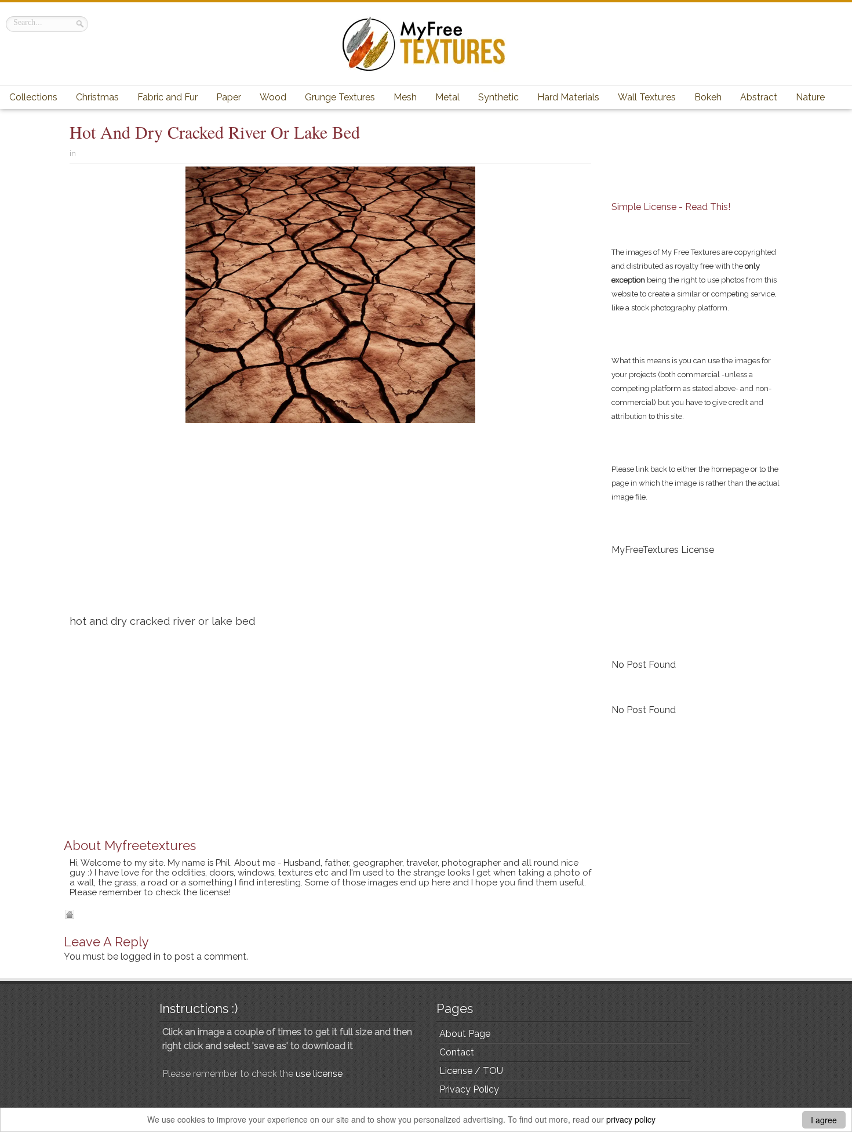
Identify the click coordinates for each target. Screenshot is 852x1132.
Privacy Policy (469, 1089)
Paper (228, 97)
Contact (456, 1052)
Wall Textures (647, 97)
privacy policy (631, 1119)
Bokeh (708, 97)
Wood (273, 97)
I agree (824, 1120)
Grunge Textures (340, 97)
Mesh (405, 97)
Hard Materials (568, 97)
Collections (33, 97)
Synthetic (498, 97)
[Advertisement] (330, 523)
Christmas (97, 97)
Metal (447, 97)
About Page (464, 1033)
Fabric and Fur (167, 97)
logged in (141, 956)
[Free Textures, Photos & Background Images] (426, 44)
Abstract (758, 97)
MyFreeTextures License (662, 549)
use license (319, 1073)
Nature (810, 97)
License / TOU (471, 1070)
